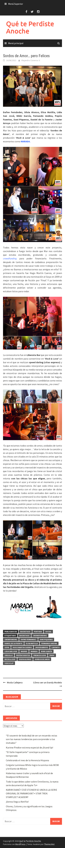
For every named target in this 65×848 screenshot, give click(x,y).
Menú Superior (15, 3)
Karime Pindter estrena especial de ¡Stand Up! (29, 747)
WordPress (20, 844)
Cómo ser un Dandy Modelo (47, 682)
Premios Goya (39, 655)
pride (51, 655)
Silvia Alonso (25, 659)
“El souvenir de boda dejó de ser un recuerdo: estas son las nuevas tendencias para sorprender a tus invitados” (31, 739)
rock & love (10, 659)
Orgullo (9, 655)
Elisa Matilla (32, 643)
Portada (38, 631)
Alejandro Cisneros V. (30, 60)
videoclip (9, 663)
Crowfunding (11, 639)
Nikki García (46, 651)
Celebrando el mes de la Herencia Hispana (27, 760)
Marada (34, 651)
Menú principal (15, 43)
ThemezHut (49, 844)
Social (48, 631)
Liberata (56, 647)
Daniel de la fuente (13, 643)
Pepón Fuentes (23, 655)
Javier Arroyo (41, 647)
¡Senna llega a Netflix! (17, 801)
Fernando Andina (49, 643)
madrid (24, 651)
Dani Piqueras (46, 639)
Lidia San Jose (11, 651)
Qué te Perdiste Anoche (30, 27)
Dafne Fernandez (28, 639)
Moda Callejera (15, 682)
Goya (7, 647)
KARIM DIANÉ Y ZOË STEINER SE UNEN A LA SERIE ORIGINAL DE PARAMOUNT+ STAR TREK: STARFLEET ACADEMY (31, 793)
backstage (24, 635)
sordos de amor (42, 659)
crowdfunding (40, 635)
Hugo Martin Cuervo (22, 647)
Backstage (25, 631)
